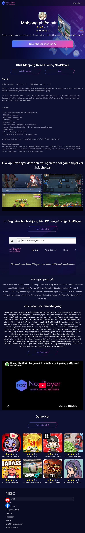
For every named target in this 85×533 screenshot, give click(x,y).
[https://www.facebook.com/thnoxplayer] (7, 505)
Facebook (10, 517)
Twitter (9, 520)
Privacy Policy (12, 527)
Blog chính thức (12, 510)
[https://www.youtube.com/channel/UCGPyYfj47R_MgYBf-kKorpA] (7, 500)
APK (60, 71)
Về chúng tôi (11, 506)
